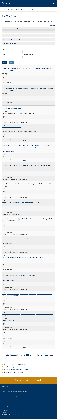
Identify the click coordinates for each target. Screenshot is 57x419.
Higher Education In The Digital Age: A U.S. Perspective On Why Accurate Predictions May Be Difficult (28, 165)
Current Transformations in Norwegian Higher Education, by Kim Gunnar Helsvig (22, 257)
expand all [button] (52, 25)
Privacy (4, 412)
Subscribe (9, 391)
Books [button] (4, 36)
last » (52, 355)
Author (26, 49)
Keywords (4, 49)
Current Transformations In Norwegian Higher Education (16, 239)
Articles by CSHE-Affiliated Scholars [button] (12, 32)
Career (25, 391)
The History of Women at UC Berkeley (13, 372)
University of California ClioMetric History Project (15, 369)
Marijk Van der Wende (8, 280)
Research (4, 362)
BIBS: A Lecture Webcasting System (11, 108)
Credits (20, 391)
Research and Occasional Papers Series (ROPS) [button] (15, 28)
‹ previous (14, 355)
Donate (15, 391)
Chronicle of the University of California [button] (13, 39)
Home (3, 13)
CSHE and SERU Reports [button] (9, 43)
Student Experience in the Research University (15, 364)
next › (47, 355)
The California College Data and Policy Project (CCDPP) (17, 367)
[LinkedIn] (6, 389)
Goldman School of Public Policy (10, 396)
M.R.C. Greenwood (7, 75)
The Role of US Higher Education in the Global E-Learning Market (18, 275)
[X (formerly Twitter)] (3, 389)
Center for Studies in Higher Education (17, 9)
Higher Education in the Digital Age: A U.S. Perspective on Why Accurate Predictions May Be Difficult (27, 184)
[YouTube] (9, 389)
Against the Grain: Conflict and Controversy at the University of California (20, 202)
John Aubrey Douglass (8, 151)
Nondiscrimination (6, 410)
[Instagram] (11, 389)
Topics (3, 54)
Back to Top (52, 417)
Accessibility (5, 408)
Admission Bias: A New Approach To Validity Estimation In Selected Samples (21, 334)
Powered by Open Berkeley (8, 406)
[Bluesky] (14, 389)
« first (8, 355)
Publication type (28, 54)
